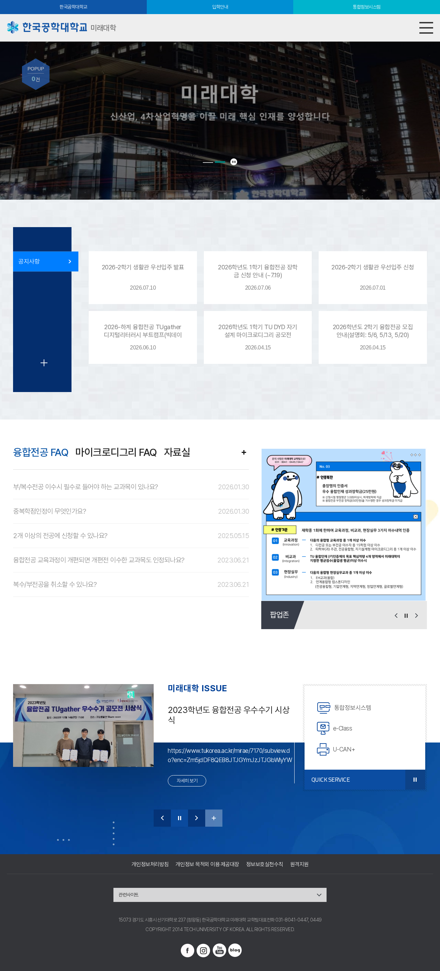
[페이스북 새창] (188, 950)
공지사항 (29, 261)
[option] (344, 524)
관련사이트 (129, 894)
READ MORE (244, 452)
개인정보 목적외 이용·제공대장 (207, 864)
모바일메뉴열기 (426, 28)
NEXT (196, 818)
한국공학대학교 (73, 7)
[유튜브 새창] (219, 950)
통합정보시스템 (367, 7)
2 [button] (220, 162)
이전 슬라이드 (396, 615)
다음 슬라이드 (416, 615)
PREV (162, 818)
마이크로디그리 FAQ (116, 452)
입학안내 (220, 7)
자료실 (177, 452)
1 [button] (208, 162)
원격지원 (299, 864)
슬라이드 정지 (233, 161)
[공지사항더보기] (44, 363)
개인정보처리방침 (150, 864)
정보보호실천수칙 (264, 864)
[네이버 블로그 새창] (235, 950)
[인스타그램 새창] (203, 950)
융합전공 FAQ (40, 452)
